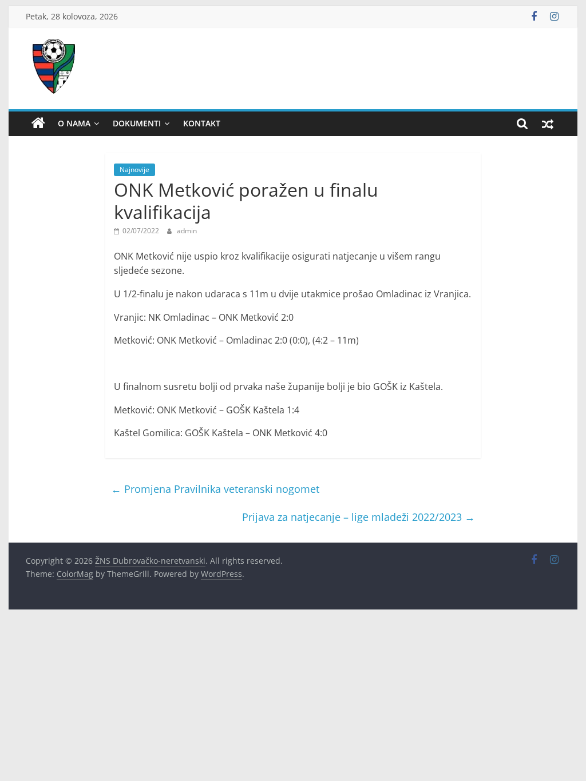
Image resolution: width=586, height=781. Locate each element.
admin (187, 231)
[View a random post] (547, 123)
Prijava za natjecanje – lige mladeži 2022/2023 (358, 517)
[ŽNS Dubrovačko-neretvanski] (38, 123)
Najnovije (134, 169)
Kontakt (201, 123)
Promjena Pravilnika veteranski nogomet (215, 489)
